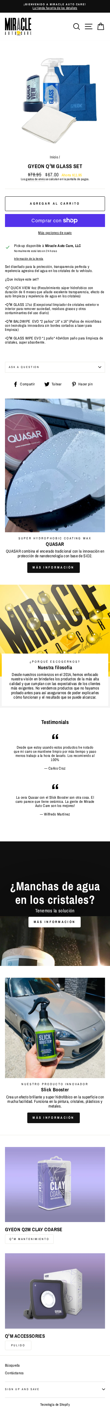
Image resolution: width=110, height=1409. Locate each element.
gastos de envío (35, 179)
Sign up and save (22, 1389)
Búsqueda (12, 1365)
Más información (54, 567)
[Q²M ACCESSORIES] (55, 1291)
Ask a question (24, 367)
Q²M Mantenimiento (29, 1239)
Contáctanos (14, 1372)
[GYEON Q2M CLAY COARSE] (55, 1184)
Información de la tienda (28, 258)
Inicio (54, 157)
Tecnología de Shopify (55, 1404)
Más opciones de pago (55, 233)
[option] (55, 6)
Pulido (18, 1345)
